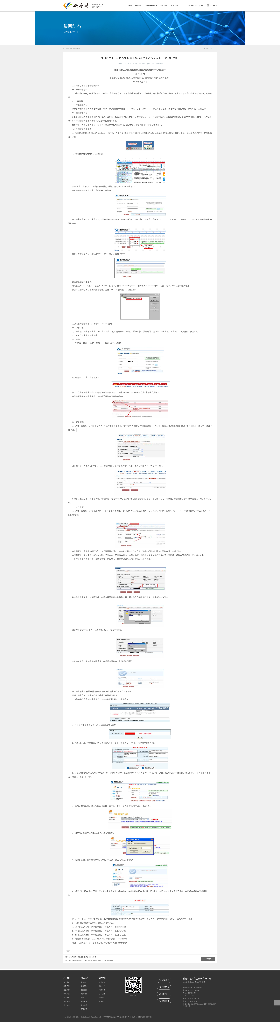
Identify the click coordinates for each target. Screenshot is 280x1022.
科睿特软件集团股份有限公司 (113, 1017)
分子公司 (66, 1005)
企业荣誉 (66, 990)
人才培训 (102, 990)
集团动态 (77, 48)
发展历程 (66, 986)
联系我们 (102, 1001)
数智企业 (84, 982)
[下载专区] (214, 5)
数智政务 (84, 994)
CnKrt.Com (84, 1017)
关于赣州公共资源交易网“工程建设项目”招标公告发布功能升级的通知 (89, 960)
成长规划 (102, 994)
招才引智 (102, 982)
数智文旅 (84, 990)
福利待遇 (102, 986)
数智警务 (84, 986)
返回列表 (208, 959)
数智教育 (84, 1005)
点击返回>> (208, 48)
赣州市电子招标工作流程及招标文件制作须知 (80, 957)
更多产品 (84, 1009)
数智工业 (84, 997)
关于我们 (69, 48)
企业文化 (66, 994)
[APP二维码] (208, 5)
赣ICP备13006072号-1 (145, 1017)
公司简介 (66, 982)
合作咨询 (165, 994)
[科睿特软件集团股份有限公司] (75, 5)
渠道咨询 (165, 987)
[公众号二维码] (202, 5)
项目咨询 (165, 980)
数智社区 (84, 1001)
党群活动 (66, 1001)
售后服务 (165, 1001)
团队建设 (102, 997)
